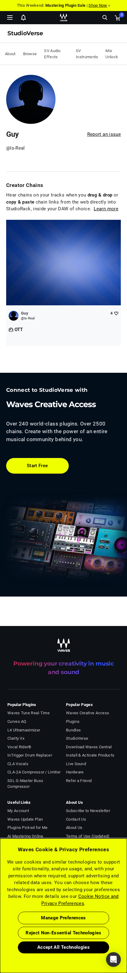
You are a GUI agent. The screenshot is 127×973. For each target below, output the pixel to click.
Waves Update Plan (25, 819)
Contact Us (76, 819)
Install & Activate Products (90, 755)
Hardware (75, 772)
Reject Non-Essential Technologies (63, 933)
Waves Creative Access (87, 713)
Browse (30, 54)
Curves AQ (17, 721)
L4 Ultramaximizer (23, 730)
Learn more (106, 209)
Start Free (37, 465)
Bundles (73, 730)
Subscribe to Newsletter (88, 810)
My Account (18, 810)
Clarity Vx (15, 738)
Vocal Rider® (19, 747)
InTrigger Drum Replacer (29, 755)
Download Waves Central (89, 747)
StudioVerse (77, 738)
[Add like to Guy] (116, 313)
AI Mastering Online (25, 836)
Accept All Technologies (63, 947)
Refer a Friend (79, 780)
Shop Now (97, 5)
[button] (113, 959)
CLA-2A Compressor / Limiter (33, 772)
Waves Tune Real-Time (28, 713)
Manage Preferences (63, 918)
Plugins (73, 721)
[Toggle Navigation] (10, 17)
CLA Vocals (17, 763)
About (10, 54)
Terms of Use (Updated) (88, 836)
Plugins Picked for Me (27, 827)
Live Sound (76, 763)
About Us (74, 827)
